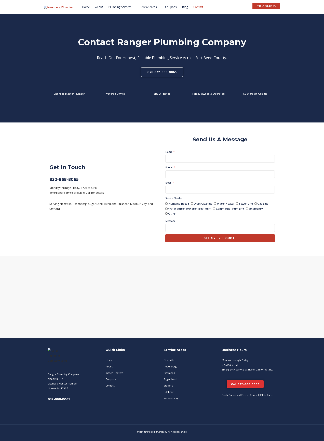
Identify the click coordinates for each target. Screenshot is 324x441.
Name (169, 151)
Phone (169, 167)
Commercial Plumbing (230, 209)
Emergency (256, 209)
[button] (132, 7)
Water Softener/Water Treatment (189, 209)
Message (170, 221)
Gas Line (262, 203)
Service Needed (173, 198)
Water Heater (225, 203)
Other (172, 213)
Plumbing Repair (178, 203)
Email (168, 182)
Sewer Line (246, 203)
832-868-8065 (63, 179)
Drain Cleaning (203, 203)
